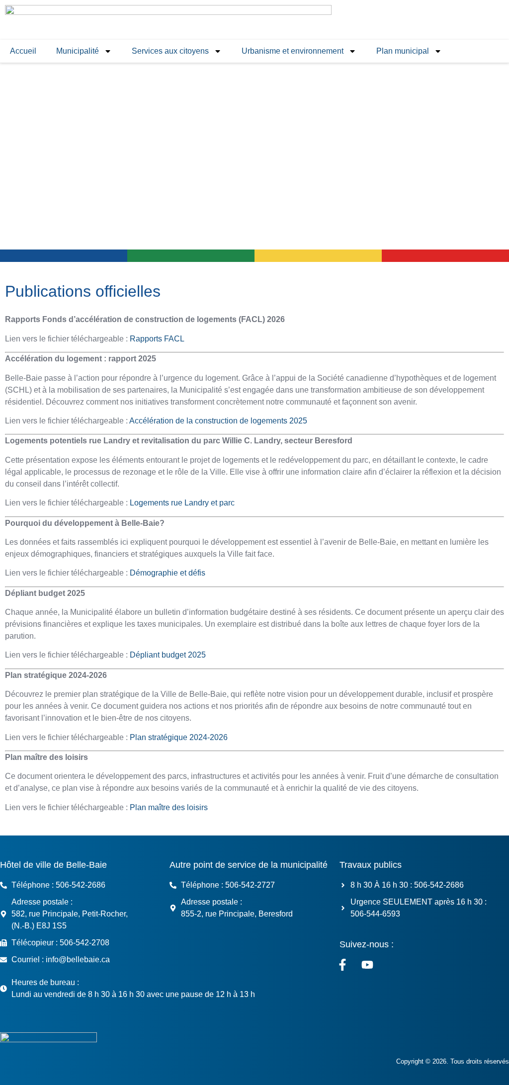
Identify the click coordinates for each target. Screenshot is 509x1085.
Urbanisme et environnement (292, 51)
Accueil (23, 51)
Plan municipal (402, 51)
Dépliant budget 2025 (168, 655)
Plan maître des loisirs (169, 807)
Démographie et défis (167, 573)
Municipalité (77, 51)
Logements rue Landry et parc (182, 503)
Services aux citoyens (170, 51)
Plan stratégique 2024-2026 (179, 737)
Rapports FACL (157, 338)
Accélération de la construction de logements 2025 (218, 421)
